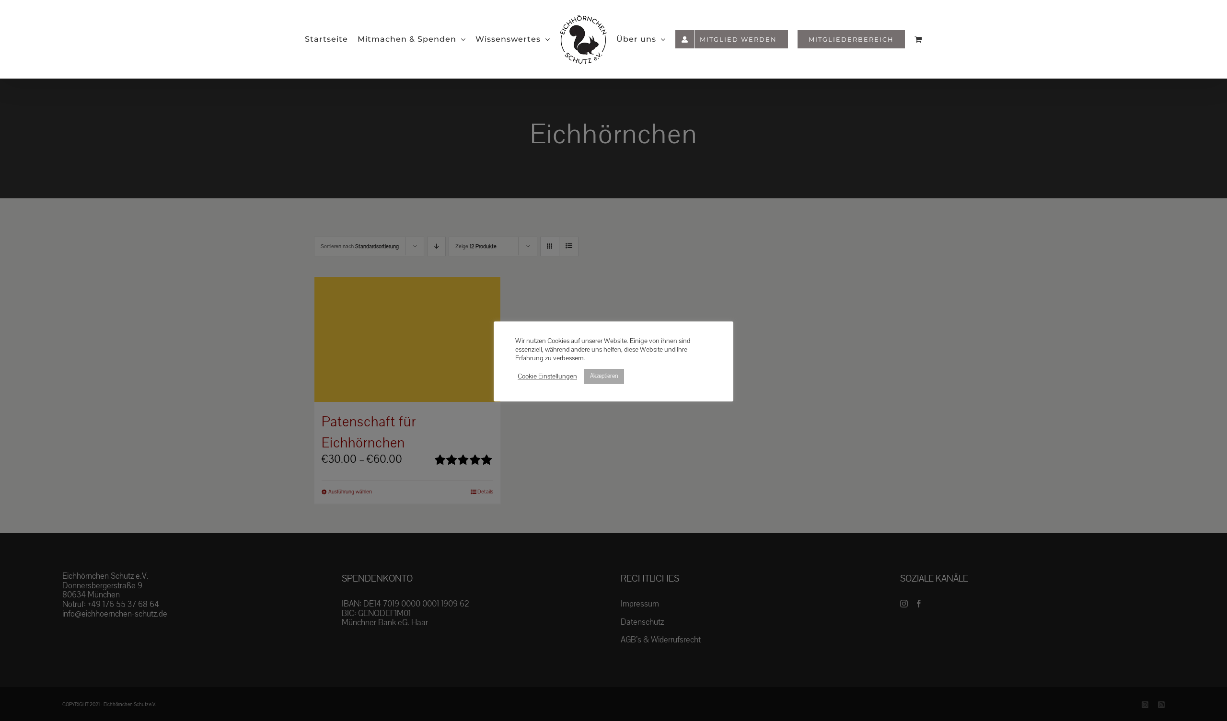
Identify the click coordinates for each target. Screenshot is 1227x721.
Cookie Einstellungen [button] (547, 376)
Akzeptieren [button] (604, 376)
